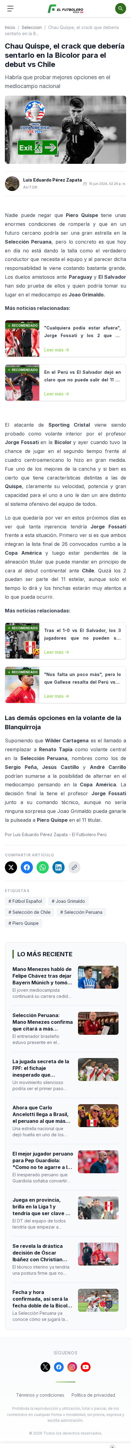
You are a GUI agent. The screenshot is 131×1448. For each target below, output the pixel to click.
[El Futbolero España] (65, 9)
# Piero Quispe (24, 923)
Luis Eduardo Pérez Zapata (52, 179)
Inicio (10, 27)
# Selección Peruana (81, 912)
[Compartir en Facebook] (27, 867)
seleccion (32, 27)
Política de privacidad (93, 1395)
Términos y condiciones (40, 1395)
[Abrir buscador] (120, 8)
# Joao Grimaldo (68, 901)
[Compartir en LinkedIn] (58, 867)
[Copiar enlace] (74, 867)
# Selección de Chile (30, 912)
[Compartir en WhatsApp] (43, 867)
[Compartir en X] (11, 867)
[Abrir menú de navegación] (10, 8)
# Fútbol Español (25, 901)
